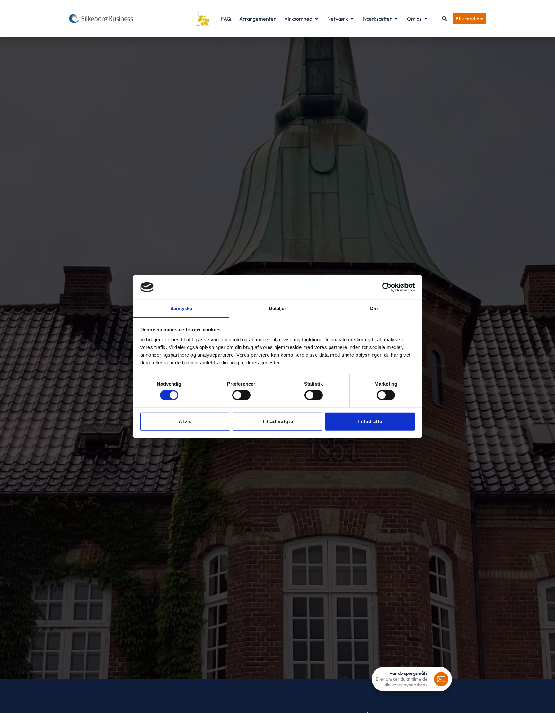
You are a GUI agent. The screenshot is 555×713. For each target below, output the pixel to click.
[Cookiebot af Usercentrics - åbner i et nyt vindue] (387, 287)
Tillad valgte (277, 421)
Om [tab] (374, 308)
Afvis (185, 421)
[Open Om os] (425, 18)
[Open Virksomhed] (316, 18)
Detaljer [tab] (277, 308)
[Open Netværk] (352, 18)
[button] (444, 18)
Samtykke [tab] (181, 308)
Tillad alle (369, 421)
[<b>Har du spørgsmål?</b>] (441, 679)
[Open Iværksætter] (396, 18)
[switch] (241, 395)
